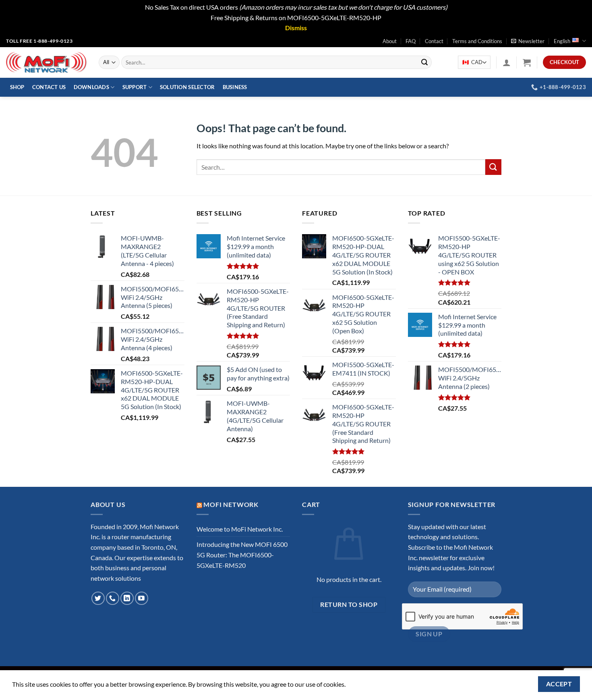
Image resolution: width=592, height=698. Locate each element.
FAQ (411, 41)
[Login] (507, 62)
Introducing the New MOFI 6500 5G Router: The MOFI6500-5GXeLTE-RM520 (242, 554)
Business (235, 87)
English (562, 41)
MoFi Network (231, 504)
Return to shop (348, 604)
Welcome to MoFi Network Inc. (240, 529)
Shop (17, 87)
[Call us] (112, 598)
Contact (434, 41)
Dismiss (296, 27)
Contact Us (49, 87)
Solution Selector (187, 87)
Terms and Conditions (477, 41)
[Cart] (527, 62)
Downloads (91, 87)
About (390, 41)
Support (134, 87)
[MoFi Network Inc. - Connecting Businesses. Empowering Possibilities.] (46, 62)
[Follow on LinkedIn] (127, 598)
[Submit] (424, 62)
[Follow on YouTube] (141, 598)
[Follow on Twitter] (98, 598)
